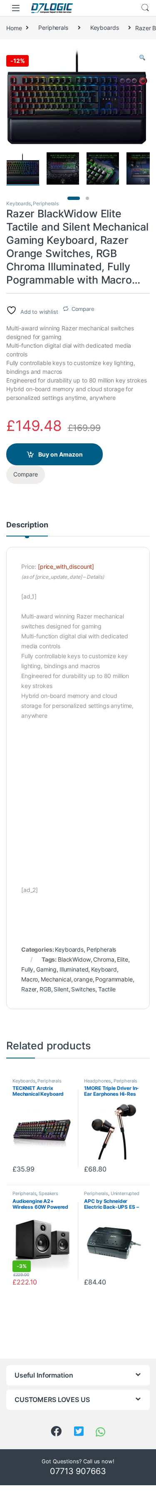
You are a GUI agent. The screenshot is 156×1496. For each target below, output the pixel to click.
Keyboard (104, 969)
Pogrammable (113, 979)
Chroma (103, 959)
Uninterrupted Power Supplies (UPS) (111, 1196)
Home (14, 27)
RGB (45, 989)
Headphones (97, 1081)
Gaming (46, 969)
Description (27, 525)
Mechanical (56, 979)
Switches (83, 989)
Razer (29, 989)
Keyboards (104, 27)
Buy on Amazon (60, 454)
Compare (83, 308)
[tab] (27, 528)
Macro (29, 979)
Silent (61, 989)
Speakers (48, 1193)
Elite (122, 959)
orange (83, 979)
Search (145, 7)
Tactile (107, 989)
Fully (27, 969)
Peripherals (53, 27)
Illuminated (73, 969)
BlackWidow (74, 959)
